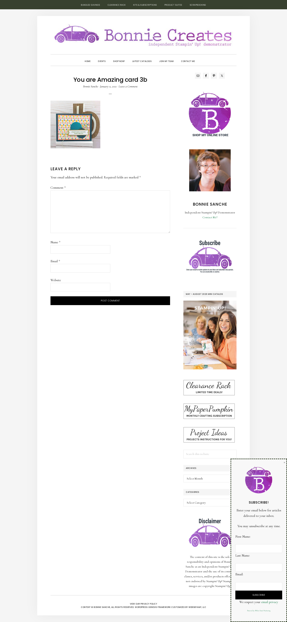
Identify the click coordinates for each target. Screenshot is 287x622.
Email (55, 261)
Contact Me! (209, 217)
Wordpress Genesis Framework (153, 607)
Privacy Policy (149, 603)
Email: (239, 574)
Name (55, 242)
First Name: (242, 537)
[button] (202, 58)
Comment (58, 188)
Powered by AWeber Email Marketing (258, 611)
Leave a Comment (128, 86)
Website (55, 280)
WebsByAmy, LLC (197, 607)
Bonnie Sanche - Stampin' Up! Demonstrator (143, 34)
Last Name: (242, 556)
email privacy (269, 602)
